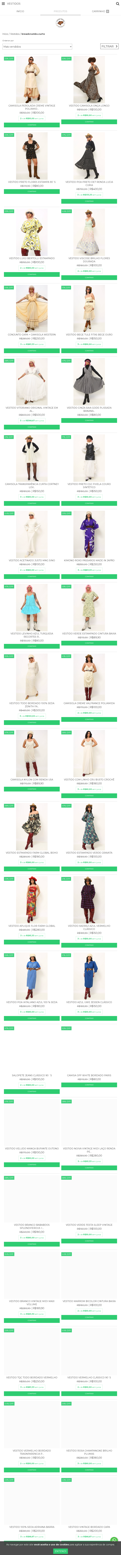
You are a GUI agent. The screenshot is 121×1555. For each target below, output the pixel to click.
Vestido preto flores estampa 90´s (32, 182)
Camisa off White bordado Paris (89, 1075)
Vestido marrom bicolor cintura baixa (89, 1301)
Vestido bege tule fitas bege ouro (89, 334)
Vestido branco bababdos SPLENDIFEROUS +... (32, 1226)
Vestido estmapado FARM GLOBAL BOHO (32, 852)
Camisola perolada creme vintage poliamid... (32, 107)
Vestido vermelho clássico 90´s (89, 1377)
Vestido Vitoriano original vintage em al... (32, 409)
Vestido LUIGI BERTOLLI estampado (32, 258)
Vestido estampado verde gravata (89, 852)
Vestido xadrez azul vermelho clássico (89, 928)
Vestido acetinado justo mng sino (32, 560)
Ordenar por (8, 40)
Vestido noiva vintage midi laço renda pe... (89, 1150)
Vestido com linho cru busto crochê (89, 779)
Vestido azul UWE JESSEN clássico (89, 1002)
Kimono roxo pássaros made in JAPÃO (89, 560)
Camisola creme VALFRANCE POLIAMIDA (89, 703)
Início (5, 34)
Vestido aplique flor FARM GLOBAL (32, 926)
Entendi (60, 1551)
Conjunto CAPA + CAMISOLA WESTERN (32, 334)
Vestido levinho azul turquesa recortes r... (32, 635)
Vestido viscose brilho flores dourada (89, 260)
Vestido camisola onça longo (89, 105)
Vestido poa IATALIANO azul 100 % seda (31, 1002)
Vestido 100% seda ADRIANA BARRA (31, 1527)
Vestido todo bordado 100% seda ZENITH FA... (31, 705)
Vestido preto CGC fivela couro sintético (89, 486)
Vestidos (15, 34)
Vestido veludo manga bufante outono (32, 1148)
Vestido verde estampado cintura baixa (89, 633)
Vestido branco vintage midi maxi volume (32, 1303)
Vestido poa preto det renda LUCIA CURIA (89, 184)
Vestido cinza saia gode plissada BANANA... (89, 409)
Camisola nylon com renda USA (32, 779)
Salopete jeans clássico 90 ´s (32, 1075)
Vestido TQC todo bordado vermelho (31, 1377)
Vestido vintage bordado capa (89, 1527)
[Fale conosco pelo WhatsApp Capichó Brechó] (114, 1540)
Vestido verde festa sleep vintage (89, 1224)
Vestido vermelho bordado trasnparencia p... (32, 1452)
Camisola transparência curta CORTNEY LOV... (32, 486)
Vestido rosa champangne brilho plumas (89, 1452)
